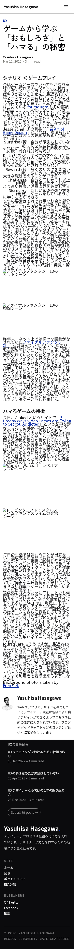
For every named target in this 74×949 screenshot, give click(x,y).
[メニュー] (66, 7)
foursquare (37, 107)
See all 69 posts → (24, 812)
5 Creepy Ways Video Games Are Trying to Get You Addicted (37, 421)
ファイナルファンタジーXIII (34, 343)
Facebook (11, 907)
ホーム (8, 867)
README (10, 884)
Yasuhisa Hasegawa (21, 7)
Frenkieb (11, 685)
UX (5, 20)
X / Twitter (12, 902)
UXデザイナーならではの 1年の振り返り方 (36, 792)
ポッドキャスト (15, 878)
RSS (7, 913)
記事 (7, 873)
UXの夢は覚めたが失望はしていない (33, 773)
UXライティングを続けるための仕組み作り (36, 754)
